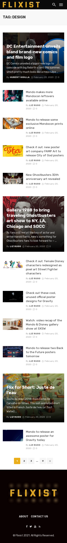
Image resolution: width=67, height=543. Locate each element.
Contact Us (39, 516)
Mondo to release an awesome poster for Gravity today (40, 436)
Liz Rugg (34, 105)
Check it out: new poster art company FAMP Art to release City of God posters (45, 151)
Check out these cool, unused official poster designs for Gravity (41, 297)
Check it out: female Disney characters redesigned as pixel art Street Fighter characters (45, 267)
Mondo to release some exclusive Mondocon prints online (44, 124)
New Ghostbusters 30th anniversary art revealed (43, 177)
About (23, 516)
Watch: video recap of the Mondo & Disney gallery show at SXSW (44, 324)
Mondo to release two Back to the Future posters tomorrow (44, 352)
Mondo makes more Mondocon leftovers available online (40, 96)
